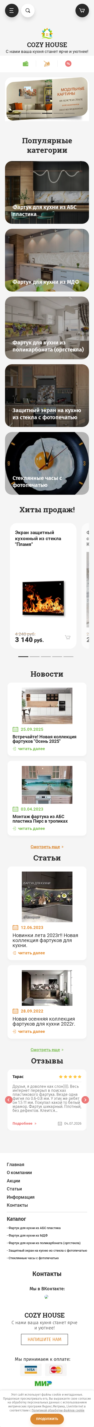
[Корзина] (82, 10)
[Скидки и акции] (68, 63)
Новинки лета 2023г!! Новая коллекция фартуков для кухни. (45, 940)
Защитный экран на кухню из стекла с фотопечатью (48, 1250)
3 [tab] (47, 113)
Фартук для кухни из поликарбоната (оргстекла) (45, 1243)
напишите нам (44, 1339)
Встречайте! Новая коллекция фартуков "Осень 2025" (44, 739)
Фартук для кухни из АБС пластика (35, 1228)
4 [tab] (58, 113)
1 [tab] (25, 113)
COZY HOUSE (47, 45)
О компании (19, 1172)
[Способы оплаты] (25, 63)
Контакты (17, 1205)
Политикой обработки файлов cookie (58, 1410)
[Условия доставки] (46, 63)
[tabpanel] (47, 99)
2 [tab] (36, 113)
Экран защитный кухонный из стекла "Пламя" (38, 538)
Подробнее (22, 1123)
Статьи (14, 1188)
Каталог (12, 10)
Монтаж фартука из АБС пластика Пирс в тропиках (40, 819)
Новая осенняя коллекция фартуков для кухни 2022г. (44, 1021)
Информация (21, 1197)
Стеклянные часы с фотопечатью (34, 1258)
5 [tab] (70, 113)
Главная (15, 1164)
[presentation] (9, 1100)
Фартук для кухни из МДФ (28, 1235)
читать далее (31, 749)
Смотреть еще (45, 847)
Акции (13, 1180)
